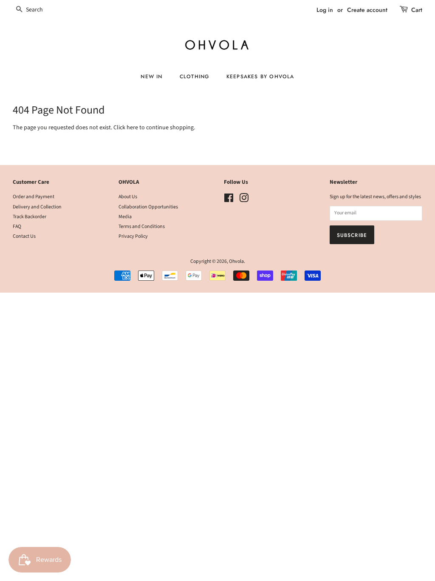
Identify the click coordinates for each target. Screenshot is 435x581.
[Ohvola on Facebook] (229, 200)
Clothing (194, 76)
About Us (128, 196)
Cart (416, 10)
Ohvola (236, 261)
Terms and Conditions (142, 226)
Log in (324, 10)
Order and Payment (33, 196)
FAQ (17, 226)
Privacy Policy (133, 236)
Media (125, 216)
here (132, 127)
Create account (367, 10)
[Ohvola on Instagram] (244, 200)
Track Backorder (29, 216)
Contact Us (24, 236)
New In (151, 76)
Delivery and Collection (37, 207)
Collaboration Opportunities (148, 207)
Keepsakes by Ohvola (260, 76)
